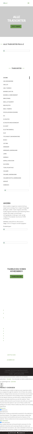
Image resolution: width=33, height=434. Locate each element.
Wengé (5, 181)
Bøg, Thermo (7, 109)
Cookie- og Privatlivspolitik (16, 374)
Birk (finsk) (6, 98)
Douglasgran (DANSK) (10, 112)
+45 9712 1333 (12, 432)
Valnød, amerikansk (10, 174)
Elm (4, 133)
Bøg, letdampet (8, 102)
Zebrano (6, 185)
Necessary (4, 410)
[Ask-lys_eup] (16, 51)
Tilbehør (6, 340)
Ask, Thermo (7, 88)
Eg (4, 115)
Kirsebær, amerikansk (10, 150)
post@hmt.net (10, 359)
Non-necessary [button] (4, 420)
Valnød (5, 171)
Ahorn (5, 77)
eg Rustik (6, 119)
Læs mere (13, 381)
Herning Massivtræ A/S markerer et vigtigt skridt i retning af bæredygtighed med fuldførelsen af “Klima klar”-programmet (15, 317)
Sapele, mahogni (8, 160)
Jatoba (5, 143)
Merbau (5, 157)
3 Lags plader (8, 333)
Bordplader (7, 328)
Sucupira (6, 164)
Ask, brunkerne (8, 81)
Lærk (5, 153)
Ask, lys (5, 84)
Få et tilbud (16, 26)
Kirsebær (6, 147)
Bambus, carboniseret (10, 95)
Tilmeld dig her (16, 276)
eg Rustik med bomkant (11, 122)
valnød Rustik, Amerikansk (12, 178)
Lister (6, 335)
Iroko (5, 140)
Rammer (6, 338)
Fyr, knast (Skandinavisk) (11, 136)
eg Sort (5, 126)
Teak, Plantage (8, 167)
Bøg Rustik (6, 105)
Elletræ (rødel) (8, 129)
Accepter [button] (9, 379)
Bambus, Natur (8, 91)
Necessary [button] (3, 408)
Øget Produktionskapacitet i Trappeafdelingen (16, 313)
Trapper (6, 331)
